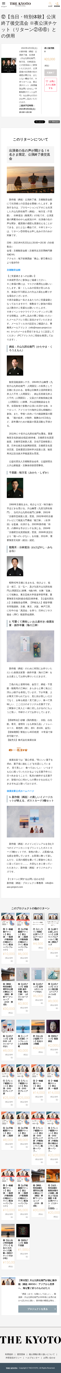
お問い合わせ (49, 1358)
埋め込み (55, 122)
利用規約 (9, 1354)
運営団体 (21, 1354)
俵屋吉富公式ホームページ (20, 791)
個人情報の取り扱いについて (42, 1354)
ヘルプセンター (32, 1358)
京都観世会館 (13, 270)
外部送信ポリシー (14, 1358)
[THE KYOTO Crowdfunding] (20, 4)
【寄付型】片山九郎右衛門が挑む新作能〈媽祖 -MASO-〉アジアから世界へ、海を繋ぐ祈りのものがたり (37, 1284)
